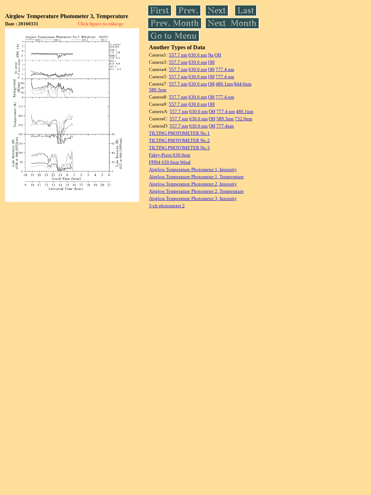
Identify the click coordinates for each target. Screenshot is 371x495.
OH (217, 55)
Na (210, 55)
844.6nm (242, 84)
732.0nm (243, 118)
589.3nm (157, 89)
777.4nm (225, 126)
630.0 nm (197, 55)
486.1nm (224, 84)
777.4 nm (225, 69)
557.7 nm (178, 55)
